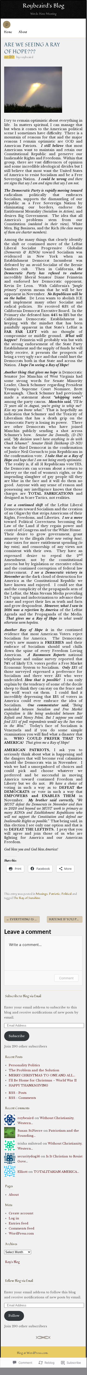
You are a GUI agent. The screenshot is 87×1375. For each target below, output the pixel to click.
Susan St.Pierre (30, 1131)
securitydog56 (29, 1156)
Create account (21, 1213)
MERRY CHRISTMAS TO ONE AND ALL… (42, 1075)
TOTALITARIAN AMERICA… (56, 1172)
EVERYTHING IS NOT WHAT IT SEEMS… (23, 919)
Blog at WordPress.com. (32, 1353)
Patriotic (54, 894)
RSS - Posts (18, 1093)
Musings (42, 894)
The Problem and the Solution (34, 1070)
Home (8, 32)
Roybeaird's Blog (43, 6)
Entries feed (18, 1223)
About (22, 32)
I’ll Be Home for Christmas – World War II (43, 1080)
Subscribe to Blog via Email (23, 996)
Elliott (22, 1172)
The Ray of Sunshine (26, 898)
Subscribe (17, 1036)
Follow (14, 1316)
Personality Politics (24, 1065)
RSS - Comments (22, 1098)
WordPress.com (21, 1233)
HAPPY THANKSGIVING (28, 1085)
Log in (14, 1218)
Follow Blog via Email (19, 1281)
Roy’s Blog (12, 1262)
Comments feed (21, 1228)
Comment (66, 978)
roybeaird (27, 57)
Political (66, 894)
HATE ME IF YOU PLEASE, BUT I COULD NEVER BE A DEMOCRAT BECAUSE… (65, 919)
